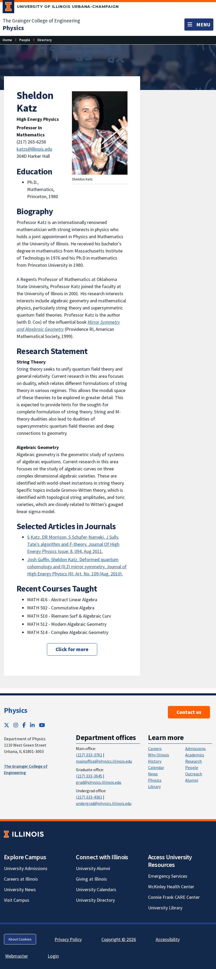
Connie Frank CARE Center (174, 897)
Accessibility (168, 939)
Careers (155, 748)
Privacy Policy (68, 939)
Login (53, 956)
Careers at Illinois (21, 879)
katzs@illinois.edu (34, 149)
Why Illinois (158, 754)
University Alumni (93, 868)
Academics (194, 754)
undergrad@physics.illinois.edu (103, 803)
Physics (15, 710)
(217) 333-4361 (89, 797)
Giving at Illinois (91, 879)
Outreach (193, 773)
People (191, 767)
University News (20, 889)
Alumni (191, 780)
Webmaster (16, 956)
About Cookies (20, 939)
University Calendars (96, 889)
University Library (165, 908)
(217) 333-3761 (89, 754)
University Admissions (25, 868)
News (153, 773)
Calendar (156, 767)
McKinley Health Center (171, 887)
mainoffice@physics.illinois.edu (104, 761)
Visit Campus (16, 900)
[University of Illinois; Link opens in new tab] (24, 834)
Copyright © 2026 (118, 939)
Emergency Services (167, 876)
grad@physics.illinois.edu (98, 782)
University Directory (95, 900)
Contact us (188, 712)
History (154, 761)
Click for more (72, 649)
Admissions (195, 748)
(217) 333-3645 (89, 776)
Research (193, 761)
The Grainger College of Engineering (41, 20)
